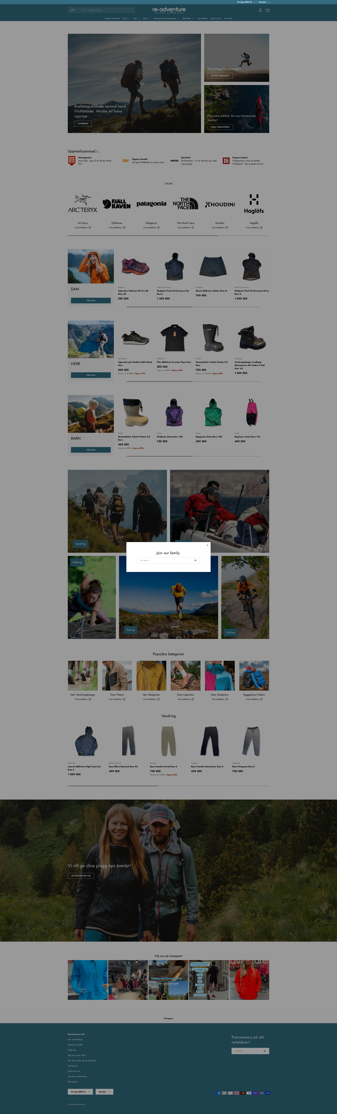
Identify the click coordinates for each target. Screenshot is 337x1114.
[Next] (265, 980)
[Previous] (71, 980)
